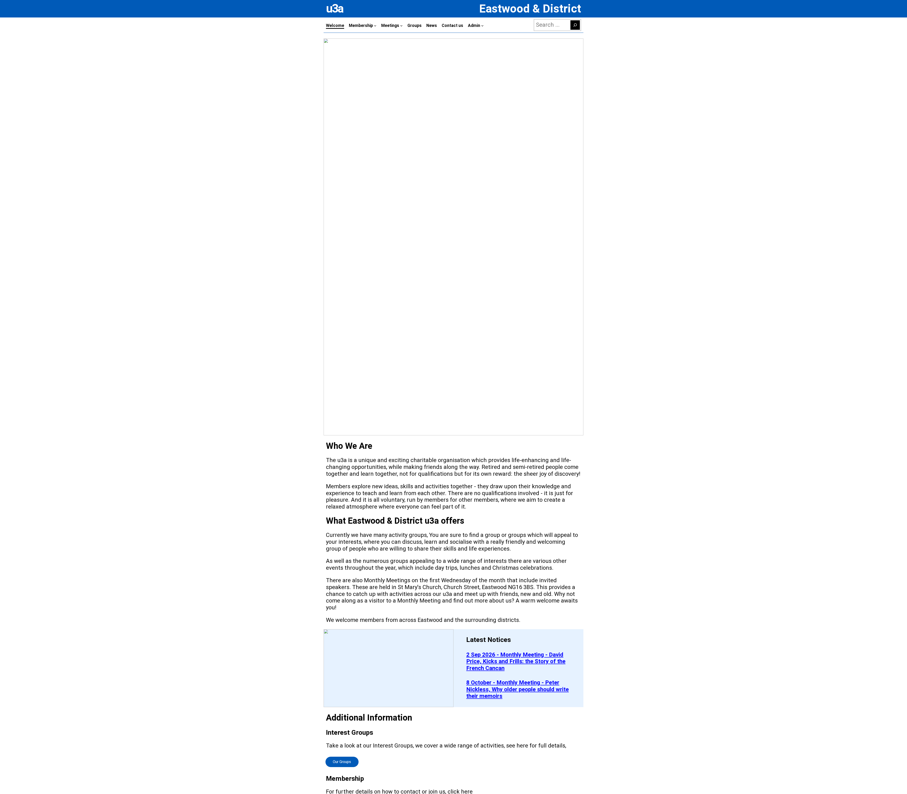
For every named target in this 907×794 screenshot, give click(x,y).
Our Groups (342, 762)
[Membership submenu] (375, 25)
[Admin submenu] (482, 25)
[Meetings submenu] (401, 25)
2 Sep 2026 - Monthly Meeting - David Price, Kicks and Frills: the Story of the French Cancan (515, 661)
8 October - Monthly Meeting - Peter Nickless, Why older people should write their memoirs (517, 689)
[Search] (575, 25)
